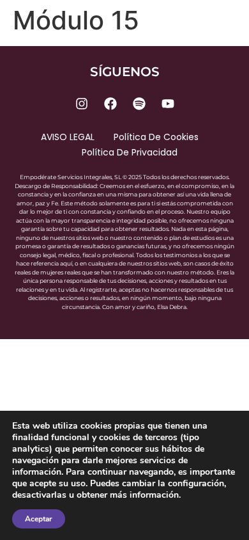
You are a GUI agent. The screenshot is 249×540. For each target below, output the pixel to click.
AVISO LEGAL (67, 137)
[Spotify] (139, 103)
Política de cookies (156, 137)
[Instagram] (81, 103)
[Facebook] (110, 103)
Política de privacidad (129, 152)
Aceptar (38, 519)
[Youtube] (168, 103)
